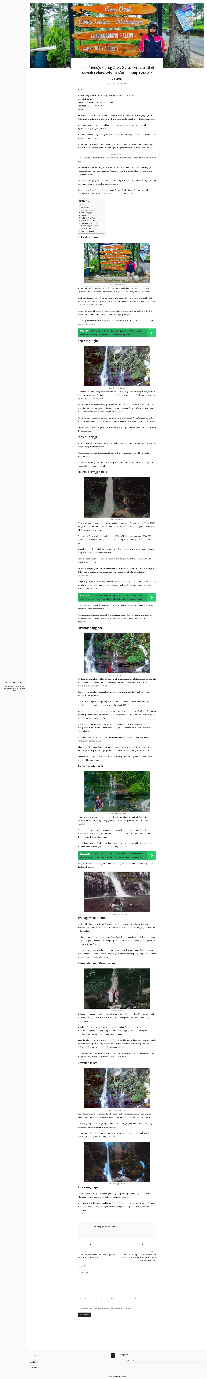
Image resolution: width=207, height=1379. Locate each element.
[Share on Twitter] (91, 1244)
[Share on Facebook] (117, 1244)
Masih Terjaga (86, 213)
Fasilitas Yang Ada (88, 218)
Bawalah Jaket (86, 228)
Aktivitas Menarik (88, 221)
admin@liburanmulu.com (105, 1227)
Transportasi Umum (88, 223)
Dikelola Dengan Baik (89, 215)
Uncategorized (123, 84)
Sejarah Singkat (87, 210)
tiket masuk (148, 834)
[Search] (113, 1355)
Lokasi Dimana (86, 207)
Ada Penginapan (87, 231)
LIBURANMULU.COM (14, 683)
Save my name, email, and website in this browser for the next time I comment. (105, 1308)
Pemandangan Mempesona (92, 226)
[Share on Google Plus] (143, 1244)
